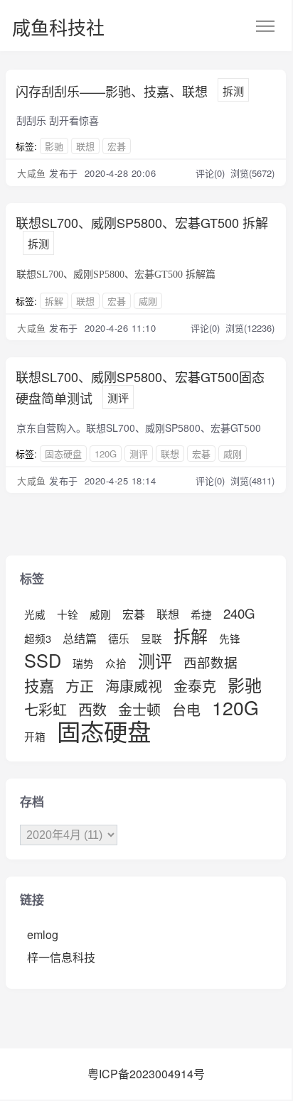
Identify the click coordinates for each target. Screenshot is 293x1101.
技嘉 (39, 685)
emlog (42, 934)
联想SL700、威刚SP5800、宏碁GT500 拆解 (142, 222)
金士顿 (139, 709)
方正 (79, 686)
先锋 (229, 638)
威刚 (148, 301)
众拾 (116, 663)
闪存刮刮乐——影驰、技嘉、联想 (112, 91)
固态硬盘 (63, 453)
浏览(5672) (252, 173)
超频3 (37, 638)
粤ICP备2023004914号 (146, 1073)
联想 (85, 146)
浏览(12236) (250, 328)
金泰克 (195, 686)
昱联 (151, 638)
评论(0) (212, 173)
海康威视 (133, 686)
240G (239, 613)
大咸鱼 (31, 173)
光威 (35, 614)
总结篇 (80, 638)
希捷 (201, 614)
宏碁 (116, 146)
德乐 (118, 638)
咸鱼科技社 (58, 26)
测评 (118, 397)
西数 (92, 709)
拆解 (54, 301)
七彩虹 (45, 709)
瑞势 (83, 663)
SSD (42, 660)
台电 (186, 709)
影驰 (54, 146)
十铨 (67, 614)
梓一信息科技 (61, 957)
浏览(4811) (252, 480)
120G (106, 453)
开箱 (35, 736)
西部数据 (210, 662)
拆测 (233, 90)
